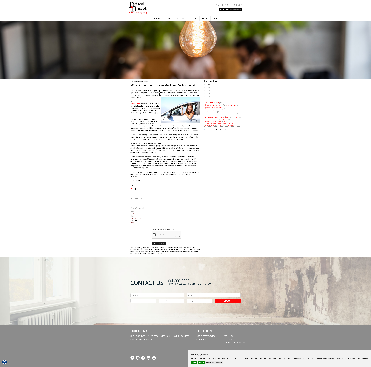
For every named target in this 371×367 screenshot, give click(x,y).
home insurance (212, 105)
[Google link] (154, 357)
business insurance (211, 112)
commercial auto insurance (216, 121)
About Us (176, 336)
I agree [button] (194, 362)
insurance (225, 121)
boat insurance (230, 123)
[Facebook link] (133, 357)
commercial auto (216, 119)
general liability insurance (213, 107)
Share (132, 189)
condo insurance (225, 112)
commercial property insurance (210, 123)
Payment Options (153, 336)
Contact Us (148, 339)
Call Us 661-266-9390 (229, 5)
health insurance (231, 105)
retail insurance (208, 119)
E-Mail (132, 216)
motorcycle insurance (222, 123)
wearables (232, 119)
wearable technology (235, 117)
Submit (228, 300)
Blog (140, 339)
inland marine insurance (231, 125)
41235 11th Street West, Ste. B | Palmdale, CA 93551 (189, 284)
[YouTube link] (143, 357)
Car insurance (135, 104)
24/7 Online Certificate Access (230, 10)
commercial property (221, 125)
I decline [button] (201, 362)
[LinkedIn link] (138, 357)
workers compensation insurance (215, 116)
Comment (134, 220)
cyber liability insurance (213, 110)
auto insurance (138, 185)
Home (132, 336)
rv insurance (224, 117)
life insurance (229, 110)
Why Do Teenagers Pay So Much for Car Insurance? (162, 85)
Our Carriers (185, 336)
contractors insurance (211, 117)
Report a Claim (165, 336)
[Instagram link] (149, 357)
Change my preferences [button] (214, 362)
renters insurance (231, 114)
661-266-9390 (178, 281)
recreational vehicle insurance (214, 114)
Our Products (140, 336)
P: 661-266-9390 (229, 336)
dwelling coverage (224, 119)
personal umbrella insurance (210, 125)
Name (132, 211)
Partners (133, 339)
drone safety (207, 121)
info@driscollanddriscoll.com (234, 342)
